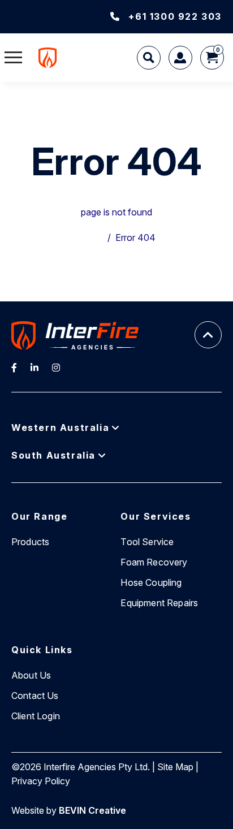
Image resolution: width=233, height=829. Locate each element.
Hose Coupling (151, 582)
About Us (31, 675)
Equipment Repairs (159, 602)
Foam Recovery (153, 562)
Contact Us (35, 695)
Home (90, 237)
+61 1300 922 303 (175, 16)
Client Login (35, 716)
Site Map (175, 766)
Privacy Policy (40, 781)
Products (30, 541)
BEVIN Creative (92, 810)
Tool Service (147, 541)
